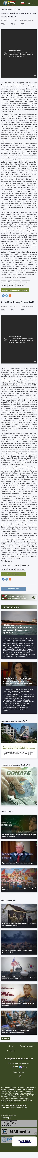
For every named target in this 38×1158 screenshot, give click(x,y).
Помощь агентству (27, 1046)
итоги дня (25, 282)
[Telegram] (6, 295)
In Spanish (17, 9)
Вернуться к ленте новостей (19, 1059)
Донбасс (17, 282)
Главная (4, 9)
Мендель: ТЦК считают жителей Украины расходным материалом (17, 681)
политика (20, 285)
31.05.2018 (9, 20)
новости (12, 285)
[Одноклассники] (10, 295)
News (10, 9)
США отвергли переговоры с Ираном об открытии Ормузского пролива (18, 629)
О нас (11, 1046)
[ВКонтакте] (3, 295)
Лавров (4, 285)
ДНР (9, 282)
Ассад (4, 282)
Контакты (11, 1051)
